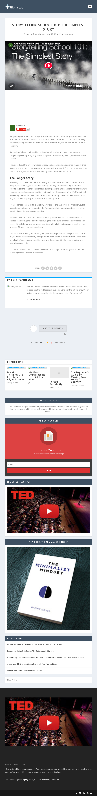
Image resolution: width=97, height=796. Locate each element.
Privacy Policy (44, 780)
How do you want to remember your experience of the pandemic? (34, 644)
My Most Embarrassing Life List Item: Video (37, 376)
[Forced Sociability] (59, 372)
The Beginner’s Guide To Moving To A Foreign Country (80, 377)
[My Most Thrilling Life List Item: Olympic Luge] (16, 368)
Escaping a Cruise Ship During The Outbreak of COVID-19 (30, 651)
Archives (55, 780)
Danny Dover (39, 34)
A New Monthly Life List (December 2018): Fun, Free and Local (32, 664)
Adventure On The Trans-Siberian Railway (24, 670)
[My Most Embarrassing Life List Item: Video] (38, 368)
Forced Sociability (56, 383)
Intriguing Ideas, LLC (28, 780)
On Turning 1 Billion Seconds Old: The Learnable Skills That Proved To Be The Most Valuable (45, 657)
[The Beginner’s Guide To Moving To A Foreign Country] (80, 368)
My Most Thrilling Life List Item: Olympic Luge (15, 376)
